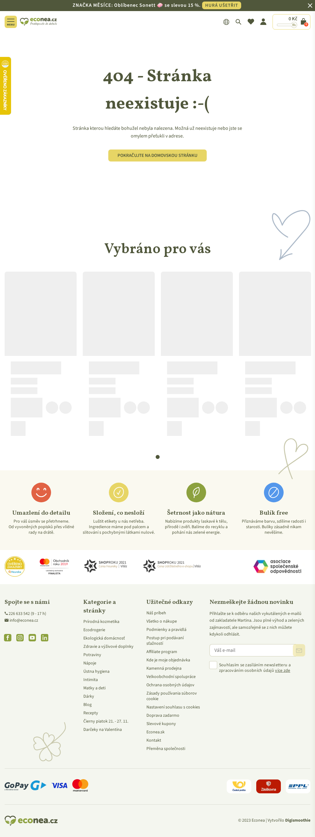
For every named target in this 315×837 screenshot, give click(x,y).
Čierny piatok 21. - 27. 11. (105, 721)
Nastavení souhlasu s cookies (173, 707)
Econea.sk (155, 732)
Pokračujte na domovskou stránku (157, 155)
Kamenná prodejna (163, 668)
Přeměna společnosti (165, 749)
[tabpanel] (41, 356)
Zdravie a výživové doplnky (108, 647)
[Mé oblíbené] (251, 22)
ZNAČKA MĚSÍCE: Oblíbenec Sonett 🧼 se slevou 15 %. (155, 5)
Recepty (90, 713)
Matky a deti (94, 688)
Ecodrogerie (94, 630)
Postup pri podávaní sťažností (165, 641)
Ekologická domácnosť (104, 638)
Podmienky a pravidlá (166, 630)
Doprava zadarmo (162, 715)
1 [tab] (158, 457)
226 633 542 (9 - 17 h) (27, 614)
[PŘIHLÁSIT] (299, 650)
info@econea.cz (24, 620)
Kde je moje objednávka (168, 660)
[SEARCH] (238, 22)
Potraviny (92, 655)
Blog (87, 705)
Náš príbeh (156, 613)
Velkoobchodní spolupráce (171, 677)
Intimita (90, 680)
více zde (282, 671)
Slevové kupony (161, 724)
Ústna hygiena (96, 671)
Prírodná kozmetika (101, 622)
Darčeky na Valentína (102, 730)
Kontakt (153, 740)
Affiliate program (161, 652)
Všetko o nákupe (161, 621)
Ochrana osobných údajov (170, 685)
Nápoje (89, 663)
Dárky (88, 696)
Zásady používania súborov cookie (171, 696)
